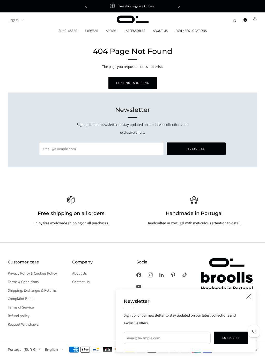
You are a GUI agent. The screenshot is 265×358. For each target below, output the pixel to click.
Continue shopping (132, 83)
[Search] (234, 20)
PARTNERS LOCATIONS (191, 30)
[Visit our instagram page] (150, 275)
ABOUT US (160, 30)
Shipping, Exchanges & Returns (32, 290)
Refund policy (19, 315)
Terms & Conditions (23, 281)
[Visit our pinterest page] (173, 275)
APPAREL (112, 30)
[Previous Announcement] (86, 6)
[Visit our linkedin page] (161, 275)
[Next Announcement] (179, 6)
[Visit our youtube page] (138, 286)
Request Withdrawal (24, 324)
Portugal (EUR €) (22, 349)
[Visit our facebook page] (138, 275)
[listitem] (132, 6)
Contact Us (81, 281)
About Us (79, 273)
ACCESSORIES (135, 30)
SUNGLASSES (67, 30)
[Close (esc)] (249, 296)
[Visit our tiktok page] (184, 275)
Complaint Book (20, 298)
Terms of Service (21, 307)
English (14, 20)
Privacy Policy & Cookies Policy (32, 273)
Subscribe (230, 338)
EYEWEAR (91, 30)
